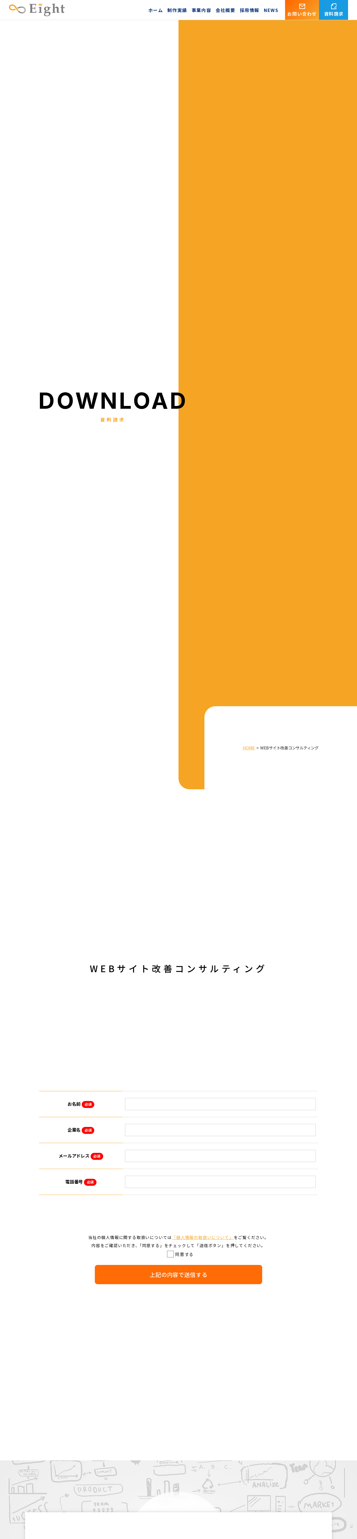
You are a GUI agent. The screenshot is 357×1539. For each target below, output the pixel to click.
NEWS (271, 10)
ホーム (155, 10)
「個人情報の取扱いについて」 (202, 1237)
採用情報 (249, 10)
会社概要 (225, 10)
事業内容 (201, 10)
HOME (249, 748)
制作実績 (177, 10)
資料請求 (334, 13)
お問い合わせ (302, 13)
